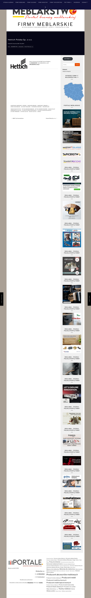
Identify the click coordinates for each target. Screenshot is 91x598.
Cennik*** (85, 2)
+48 (40, 574)
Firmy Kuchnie (31, 2)
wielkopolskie (46, 106)
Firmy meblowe (20, 2)
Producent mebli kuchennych (56, 580)
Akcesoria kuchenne (49, 558)
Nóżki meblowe (72, 570)
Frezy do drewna (54, 562)
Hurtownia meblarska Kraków (54, 564)
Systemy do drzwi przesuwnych (29, 110)
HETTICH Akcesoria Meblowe (28, 109)
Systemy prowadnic (15, 111)
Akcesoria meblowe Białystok (59, 558)
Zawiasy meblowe (58, 591)
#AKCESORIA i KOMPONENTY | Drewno (19, 105)
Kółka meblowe (72, 567)
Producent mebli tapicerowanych (58, 583)
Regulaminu (30, 582)
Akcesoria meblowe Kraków (72, 558)
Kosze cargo (67, 567)
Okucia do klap (51, 109)
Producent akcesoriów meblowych (62, 574)
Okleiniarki (77, 570)
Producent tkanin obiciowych (54, 586)
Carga (73, 560)
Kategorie (65, 69)
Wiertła (73, 589)
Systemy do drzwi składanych (44, 110)
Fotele (80, 560)
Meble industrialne (78, 569)
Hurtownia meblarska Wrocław (53, 567)
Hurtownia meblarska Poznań (69, 564)
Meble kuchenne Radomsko (60, 570)
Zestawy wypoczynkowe (66, 591)
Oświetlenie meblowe (15, 106)
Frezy (47, 562)
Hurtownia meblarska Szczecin (64, 565)
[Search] (45, 7)
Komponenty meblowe (43, 105)
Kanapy (61, 567)
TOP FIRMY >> (67, 58)
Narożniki (67, 570)
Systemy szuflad (24, 111)
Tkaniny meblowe (65, 589)
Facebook (77, 2)
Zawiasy (39, 111)
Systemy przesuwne (25, 106)
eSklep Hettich (17, 109)
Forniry (77, 560)
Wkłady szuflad (32, 111)
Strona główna (8, 2)
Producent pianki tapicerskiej (66, 585)
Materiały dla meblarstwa (67, 569)
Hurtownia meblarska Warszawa (76, 565)
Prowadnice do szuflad (16, 110)
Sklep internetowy (51, 589)
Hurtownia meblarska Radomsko (52, 565)
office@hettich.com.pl (34, 64)
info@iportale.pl (41, 576)
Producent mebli (69, 578)
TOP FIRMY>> (68, 2)
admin (23, 43)
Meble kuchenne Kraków (51, 570)
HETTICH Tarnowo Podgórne (41, 109)
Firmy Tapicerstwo (56, 2)
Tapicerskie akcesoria (37, 106)
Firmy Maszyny (43, 2)
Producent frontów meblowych (53, 578)
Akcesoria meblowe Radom (51, 560)
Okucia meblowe (50, 572)
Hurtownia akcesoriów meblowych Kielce (67, 562)
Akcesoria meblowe (32, 105)
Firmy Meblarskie (45, 24)
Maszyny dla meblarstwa (52, 569)
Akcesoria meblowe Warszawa (64, 560)
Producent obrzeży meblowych (52, 584)
